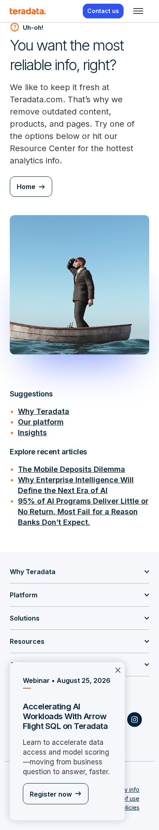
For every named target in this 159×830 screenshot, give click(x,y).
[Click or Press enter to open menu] (138, 11)
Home (26, 187)
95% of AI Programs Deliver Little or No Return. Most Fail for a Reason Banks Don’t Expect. (83, 511)
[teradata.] (28, 11)
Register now (51, 794)
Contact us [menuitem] (103, 10)
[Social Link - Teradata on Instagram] (134, 719)
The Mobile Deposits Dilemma (71, 469)
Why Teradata (43, 411)
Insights (32, 432)
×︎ (117, 669)
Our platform (41, 422)
